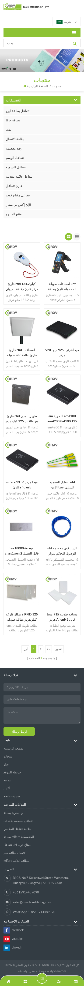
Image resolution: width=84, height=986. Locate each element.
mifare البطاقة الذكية (17, 860)
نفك (8, 129)
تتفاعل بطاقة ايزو (17, 111)
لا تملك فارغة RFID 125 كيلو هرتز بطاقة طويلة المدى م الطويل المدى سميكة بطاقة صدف (22, 617)
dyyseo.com (58, 971)
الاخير (59, 649)
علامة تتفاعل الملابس (17, 829)
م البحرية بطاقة (13, 813)
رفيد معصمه (14, 148)
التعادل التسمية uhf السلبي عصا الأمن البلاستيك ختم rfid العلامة (62, 485)
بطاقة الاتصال (15, 139)
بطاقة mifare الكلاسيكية (19, 837)
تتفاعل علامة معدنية (19, 176)
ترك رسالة (42, 978)
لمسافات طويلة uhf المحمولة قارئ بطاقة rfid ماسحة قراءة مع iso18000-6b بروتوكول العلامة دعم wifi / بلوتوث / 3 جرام (62, 287)
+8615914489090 (26, 892)
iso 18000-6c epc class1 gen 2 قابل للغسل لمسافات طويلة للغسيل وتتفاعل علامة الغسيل (22, 551)
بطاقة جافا (13, 120)
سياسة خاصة (12, 796)
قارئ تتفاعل (14, 186)
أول (25, 649)
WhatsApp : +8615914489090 (34, 912)
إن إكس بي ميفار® (18, 204)
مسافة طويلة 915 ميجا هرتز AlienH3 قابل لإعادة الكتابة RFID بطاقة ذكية (62, 617)
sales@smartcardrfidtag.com (32, 902)
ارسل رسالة (19, 731)
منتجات (8, 756)
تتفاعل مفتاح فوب (18, 195)
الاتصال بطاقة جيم (15, 853)
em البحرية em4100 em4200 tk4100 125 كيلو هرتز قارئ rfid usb (62, 419)
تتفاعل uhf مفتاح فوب (17, 845)
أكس (7, 788)
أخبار (7, 764)
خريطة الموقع (12, 772)
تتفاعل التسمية (16, 167)
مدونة (7, 780)
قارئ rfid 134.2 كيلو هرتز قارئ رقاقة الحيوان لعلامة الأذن (22, 287)
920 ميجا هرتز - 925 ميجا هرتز (62, 352)
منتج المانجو (14, 214)
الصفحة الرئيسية (37, 86)
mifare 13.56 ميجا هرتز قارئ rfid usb (22, 484)
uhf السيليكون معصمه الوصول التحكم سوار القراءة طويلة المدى (62, 551)
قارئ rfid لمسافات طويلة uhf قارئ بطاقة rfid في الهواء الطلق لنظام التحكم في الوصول (21, 353)
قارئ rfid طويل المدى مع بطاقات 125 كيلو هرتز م (22, 419)
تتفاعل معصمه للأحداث (18, 821)
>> (48, 649)
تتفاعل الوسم (15, 158)
